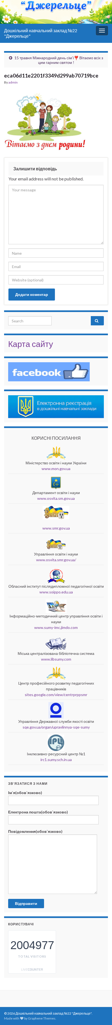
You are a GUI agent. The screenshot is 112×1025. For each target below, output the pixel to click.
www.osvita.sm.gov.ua (56, 498)
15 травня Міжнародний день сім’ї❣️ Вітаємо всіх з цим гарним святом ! (58, 60)
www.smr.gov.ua (56, 528)
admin (13, 82)
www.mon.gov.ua (56, 468)
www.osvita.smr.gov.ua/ (56, 559)
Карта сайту (30, 344)
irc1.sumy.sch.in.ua (56, 759)
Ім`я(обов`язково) (25, 792)
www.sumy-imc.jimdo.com (56, 627)
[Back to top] (100, 992)
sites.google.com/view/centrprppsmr (56, 694)
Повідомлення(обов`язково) (35, 831)
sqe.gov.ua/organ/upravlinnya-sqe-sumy (56, 727)
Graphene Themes (41, 1018)
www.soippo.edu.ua (56, 592)
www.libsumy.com (56, 659)
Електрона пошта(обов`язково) (38, 812)
